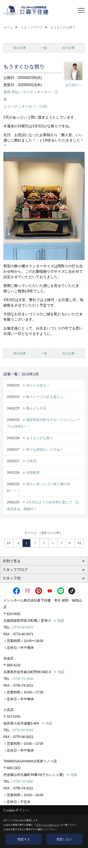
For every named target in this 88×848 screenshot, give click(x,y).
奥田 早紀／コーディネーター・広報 (30, 95)
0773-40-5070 (23, 627)
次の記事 (68, 48)
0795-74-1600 (23, 679)
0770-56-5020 (23, 730)
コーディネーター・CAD (27, 106)
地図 (60, 620)
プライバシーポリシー (47, 824)
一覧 (44, 48)
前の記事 (19, 48)
